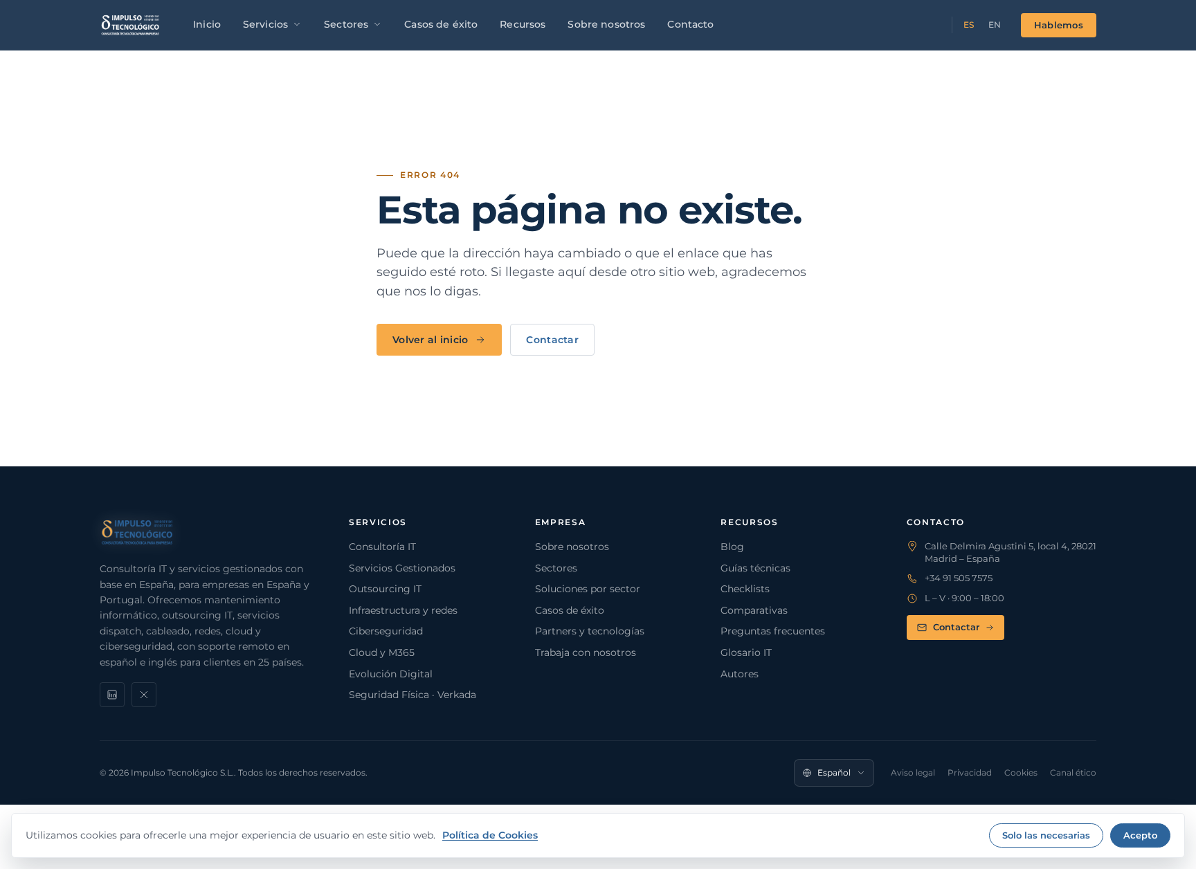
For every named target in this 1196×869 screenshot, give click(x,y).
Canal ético (1073, 772)
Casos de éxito (441, 24)
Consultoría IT (382, 546)
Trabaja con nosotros (585, 652)
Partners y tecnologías (589, 631)
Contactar (552, 339)
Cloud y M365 (382, 652)
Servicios (265, 24)
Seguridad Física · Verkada (412, 694)
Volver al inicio (430, 339)
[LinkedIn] (112, 694)
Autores (740, 674)
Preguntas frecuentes (773, 631)
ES (969, 24)
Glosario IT (746, 652)
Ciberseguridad (386, 631)
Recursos (522, 24)
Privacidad (970, 772)
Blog (732, 546)
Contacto (690, 24)
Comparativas (754, 610)
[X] (144, 694)
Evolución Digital (391, 674)
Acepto (1140, 835)
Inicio (207, 24)
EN (995, 24)
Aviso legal (913, 772)
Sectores (346, 24)
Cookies (1021, 772)
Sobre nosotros (606, 24)
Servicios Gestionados (402, 568)
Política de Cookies (490, 835)
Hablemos (1058, 24)
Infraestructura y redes (403, 610)
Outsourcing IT (385, 589)
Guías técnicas (755, 568)
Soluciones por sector (587, 589)
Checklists (745, 589)
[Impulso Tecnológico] (130, 24)
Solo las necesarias (1046, 835)
